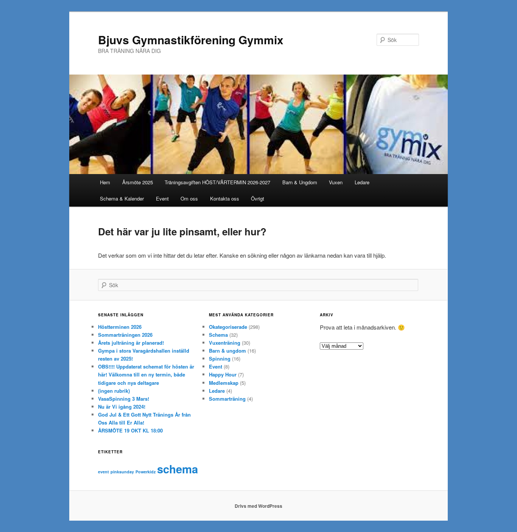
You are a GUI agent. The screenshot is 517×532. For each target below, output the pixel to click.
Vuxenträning (224, 342)
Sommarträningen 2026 (125, 334)
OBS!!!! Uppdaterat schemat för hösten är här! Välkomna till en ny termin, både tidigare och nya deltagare (146, 374)
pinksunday (122, 471)
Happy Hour (223, 374)
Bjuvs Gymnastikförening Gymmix (190, 39)
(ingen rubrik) (114, 390)
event (103, 471)
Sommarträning (227, 398)
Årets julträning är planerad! (131, 342)
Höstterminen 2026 (120, 326)
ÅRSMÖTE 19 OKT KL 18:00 (130, 430)
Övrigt (257, 198)
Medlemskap (223, 382)
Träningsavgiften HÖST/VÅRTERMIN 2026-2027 (217, 182)
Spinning (219, 358)
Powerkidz (145, 471)
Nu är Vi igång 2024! (121, 406)
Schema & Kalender (122, 198)
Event (162, 198)
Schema (218, 334)
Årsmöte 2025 (137, 182)
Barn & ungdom (227, 350)
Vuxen (336, 182)
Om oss (189, 198)
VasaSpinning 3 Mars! (123, 398)
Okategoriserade (228, 326)
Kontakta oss (224, 198)
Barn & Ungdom (299, 182)
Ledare (362, 182)
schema (177, 469)
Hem (105, 182)
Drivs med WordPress (258, 505)
